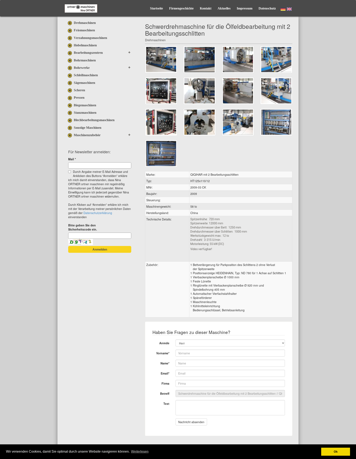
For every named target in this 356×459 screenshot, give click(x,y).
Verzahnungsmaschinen (90, 38)
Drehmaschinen (84, 23)
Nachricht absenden (191, 422)
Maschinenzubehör (87, 135)
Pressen (78, 97)
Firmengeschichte (181, 8)
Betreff (164, 393)
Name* (164, 363)
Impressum (244, 8)
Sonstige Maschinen (87, 127)
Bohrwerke (81, 67)
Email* (165, 373)
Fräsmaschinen (84, 30)
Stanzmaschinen (84, 112)
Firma (165, 383)
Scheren (79, 90)
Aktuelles (224, 8)
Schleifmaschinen (85, 75)
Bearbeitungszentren (88, 52)
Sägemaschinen (84, 82)
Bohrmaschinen (84, 60)
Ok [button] (336, 451)
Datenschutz (267, 8)
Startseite (156, 8)
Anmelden (100, 249)
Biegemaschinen (84, 105)
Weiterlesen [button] (140, 451)
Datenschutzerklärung (97, 213)
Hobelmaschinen (85, 45)
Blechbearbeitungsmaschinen (94, 120)
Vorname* (162, 353)
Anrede (164, 343)
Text (166, 404)
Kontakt (205, 8)
